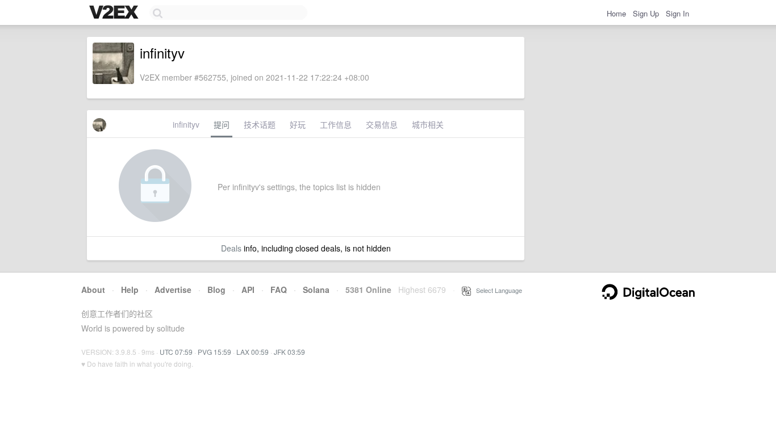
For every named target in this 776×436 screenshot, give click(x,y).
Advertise (173, 289)
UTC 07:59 (176, 352)
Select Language (496, 290)
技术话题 (260, 124)
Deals (231, 248)
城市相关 (428, 124)
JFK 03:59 (289, 352)
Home (616, 13)
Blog (216, 289)
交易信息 (382, 124)
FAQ (278, 289)
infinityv (186, 124)
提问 (222, 124)
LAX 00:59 (252, 352)
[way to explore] (115, 13)
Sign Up (646, 13)
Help (130, 289)
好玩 (298, 124)
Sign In (677, 13)
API (248, 289)
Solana (316, 289)
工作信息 (336, 124)
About (93, 289)
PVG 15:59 (214, 352)
